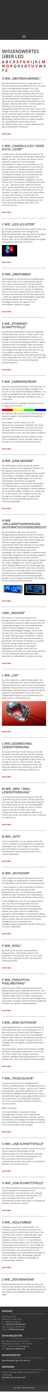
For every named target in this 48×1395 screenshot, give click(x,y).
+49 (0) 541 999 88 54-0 (15, 1324)
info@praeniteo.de (16, 1329)
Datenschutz (31, 1388)
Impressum (17, 1388)
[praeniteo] (24, 16)
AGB (23, 1388)
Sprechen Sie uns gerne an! (14, 1377)
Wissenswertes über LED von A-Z (16, 1360)
